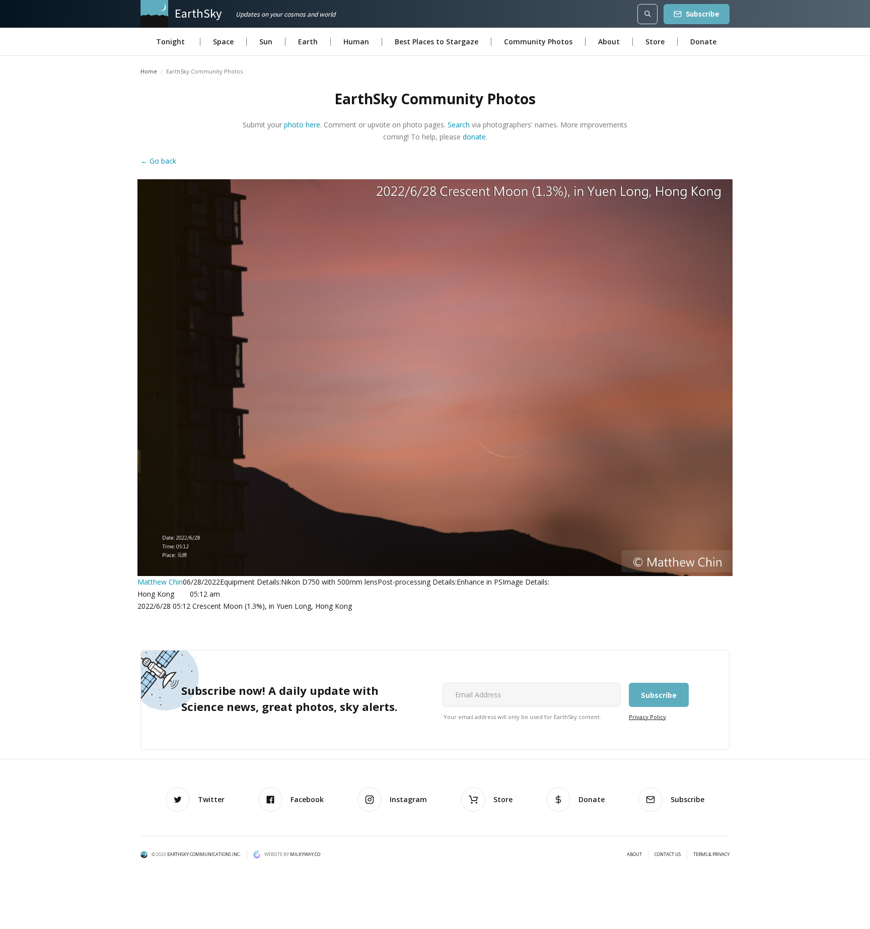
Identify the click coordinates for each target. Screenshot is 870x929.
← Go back (158, 161)
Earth (308, 41)
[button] (170, 42)
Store (655, 41)
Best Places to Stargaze (436, 41)
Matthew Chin (160, 582)
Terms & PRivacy (711, 854)
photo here (302, 124)
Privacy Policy (647, 717)
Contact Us (668, 854)
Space (223, 41)
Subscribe (702, 14)
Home (148, 71)
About (609, 41)
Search (459, 124)
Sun (265, 41)
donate (474, 136)
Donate (703, 41)
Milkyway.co (305, 854)
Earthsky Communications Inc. (204, 854)
